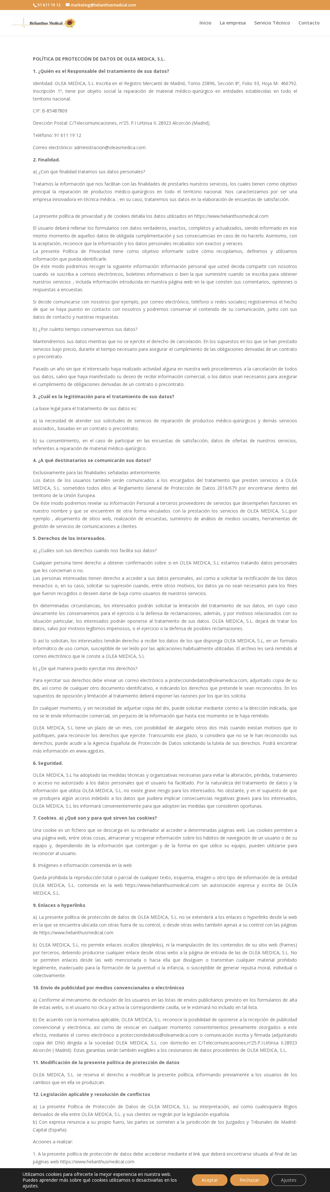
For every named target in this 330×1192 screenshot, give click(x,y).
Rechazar (249, 1180)
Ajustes (288, 1180)
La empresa (233, 23)
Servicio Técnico (272, 23)
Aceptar (210, 1180)
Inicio (205, 23)
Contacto (309, 23)
